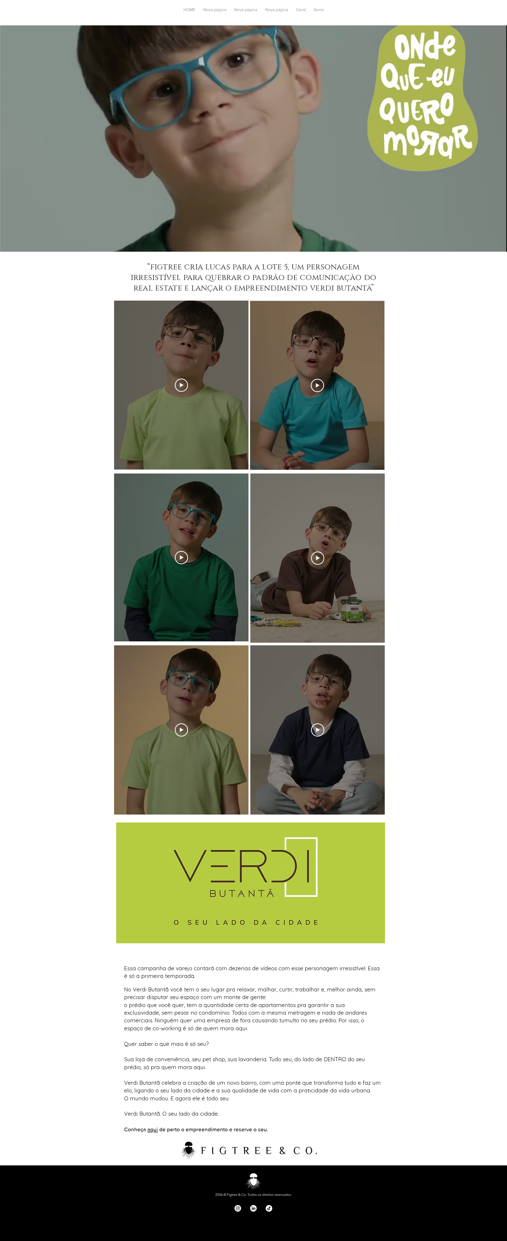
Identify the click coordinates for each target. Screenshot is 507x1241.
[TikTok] (269, 1208)
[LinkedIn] (253, 1208)
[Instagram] (237, 1208)
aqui (152, 1129)
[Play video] (317, 385)
